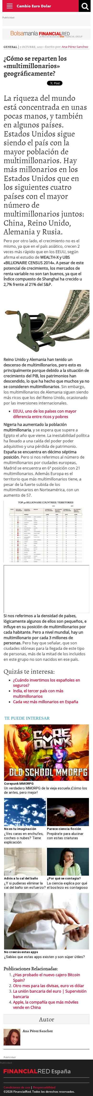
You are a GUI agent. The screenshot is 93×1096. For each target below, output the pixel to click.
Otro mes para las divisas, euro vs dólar (48, 985)
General (10, 46)
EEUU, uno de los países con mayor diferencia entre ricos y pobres (45, 414)
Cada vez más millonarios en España (45, 701)
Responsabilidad (44, 1087)
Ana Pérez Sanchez (75, 47)
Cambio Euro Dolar (34, 6)
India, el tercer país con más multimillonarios (38, 693)
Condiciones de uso (17, 1087)
